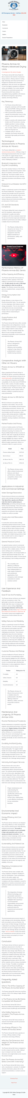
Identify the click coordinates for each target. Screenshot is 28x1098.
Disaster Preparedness (7, 37)
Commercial (5, 28)
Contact (4, 31)
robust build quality (7, 378)
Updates (4, 34)
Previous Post (14, 1078)
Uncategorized (6, 72)
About (3, 21)
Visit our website (10, 931)
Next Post (14, 1082)
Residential (4, 25)
